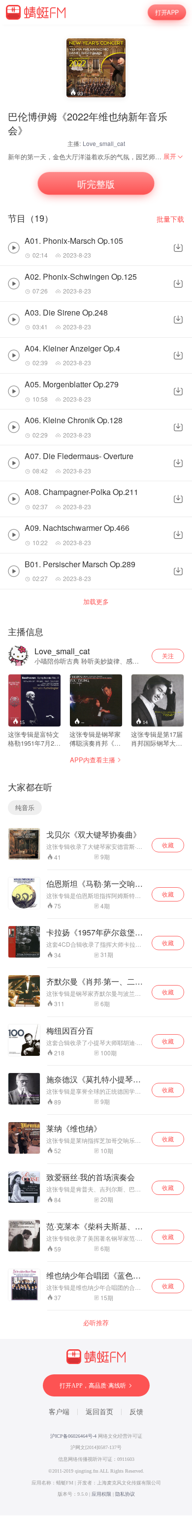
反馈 (136, 1412)
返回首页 (99, 1412)
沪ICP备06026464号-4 (73, 1436)
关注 (168, 655)
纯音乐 (24, 807)
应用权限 (101, 1494)
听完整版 (96, 183)
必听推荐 (96, 1322)
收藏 (168, 845)
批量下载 (170, 219)
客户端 (59, 1412)
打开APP (167, 12)
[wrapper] (96, 770)
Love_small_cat (104, 143)
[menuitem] (173, 156)
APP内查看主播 (92, 759)
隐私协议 (125, 1494)
